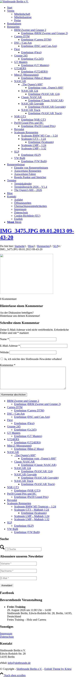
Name (4, 339)
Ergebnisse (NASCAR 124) (37, 471)
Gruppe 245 (14, 426)
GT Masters (13, 432)
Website (4, 352)
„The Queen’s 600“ (25, 455)
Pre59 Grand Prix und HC (21, 493)
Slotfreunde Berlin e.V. (29, 668)
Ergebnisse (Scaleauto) (34, 512)
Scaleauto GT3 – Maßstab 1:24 (31, 509)
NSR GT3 (13, 487)
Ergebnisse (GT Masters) (28, 436)
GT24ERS (13, 439)
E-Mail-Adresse (10, 345)
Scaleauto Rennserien (19, 503)
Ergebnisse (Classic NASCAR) (38, 464)
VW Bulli (12, 528)
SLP (9, 522)
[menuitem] (41, 7)
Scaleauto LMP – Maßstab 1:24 (31, 516)
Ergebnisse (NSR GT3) (27, 490)
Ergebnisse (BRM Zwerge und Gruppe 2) (37, 404)
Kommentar (7, 365)
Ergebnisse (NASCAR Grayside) (40, 477)
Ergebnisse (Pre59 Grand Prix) (31, 496)
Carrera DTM (14, 407)
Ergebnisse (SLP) (24, 525)
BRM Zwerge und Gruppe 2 (23, 400)
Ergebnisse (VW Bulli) (27, 532)
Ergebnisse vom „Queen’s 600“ (38, 458)
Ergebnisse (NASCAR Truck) (38, 484)
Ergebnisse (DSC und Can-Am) (32, 416)
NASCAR (13, 452)
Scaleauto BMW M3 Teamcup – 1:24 (35, 506)
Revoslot (12, 500)
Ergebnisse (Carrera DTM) (29, 410)
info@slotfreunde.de (19, 662)
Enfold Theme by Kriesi (57, 668)
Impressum (6, 633)
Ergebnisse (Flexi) (24, 423)
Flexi (10, 420)
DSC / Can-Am (16, 413)
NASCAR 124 (22, 468)
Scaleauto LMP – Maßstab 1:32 (31, 519)
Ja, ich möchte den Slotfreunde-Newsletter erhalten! (33, 359)
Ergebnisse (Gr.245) (25, 429)
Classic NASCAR (24, 461)
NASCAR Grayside (25, 474)
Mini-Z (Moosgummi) (19, 445)
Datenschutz (7, 636)
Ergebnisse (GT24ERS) (27, 442)
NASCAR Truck (23, 480)
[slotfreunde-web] (14, 1)
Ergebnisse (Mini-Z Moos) (29, 448)
